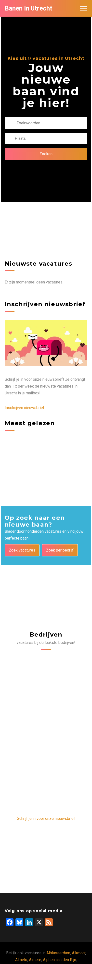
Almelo (21, 959)
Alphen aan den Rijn (59, 959)
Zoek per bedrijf (60, 550)
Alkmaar (78, 953)
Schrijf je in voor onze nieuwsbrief (46, 818)
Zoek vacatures (22, 550)
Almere (35, 959)
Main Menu (83, 8)
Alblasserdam (58, 953)
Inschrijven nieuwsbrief (24, 407)
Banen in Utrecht (28, 8)
